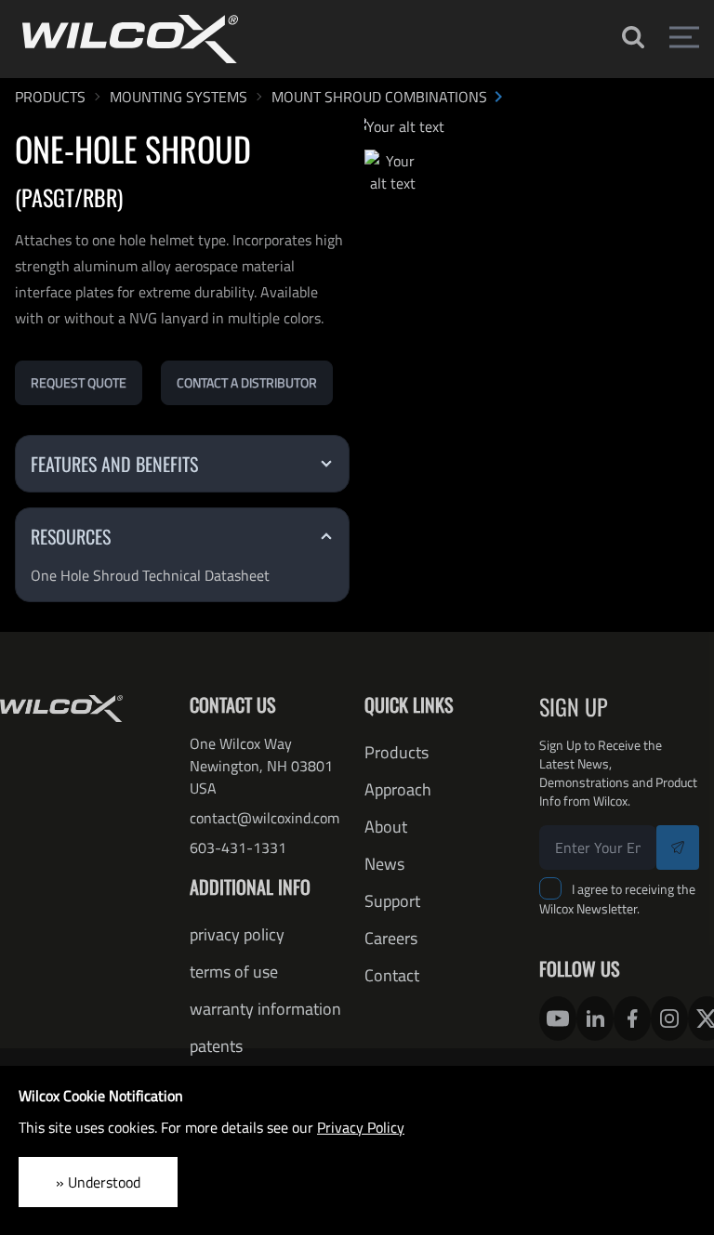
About (385, 826)
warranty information (265, 1008)
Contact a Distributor (247, 382)
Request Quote (78, 382)
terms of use (234, 971)
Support (392, 900)
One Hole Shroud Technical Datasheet (150, 575)
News (384, 863)
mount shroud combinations (379, 96)
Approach (397, 789)
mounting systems (178, 96)
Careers (390, 938)
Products (396, 752)
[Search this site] (631, 37)
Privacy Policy (360, 1127)
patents (216, 1045)
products (50, 96)
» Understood (98, 1182)
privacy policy (237, 934)
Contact (391, 975)
